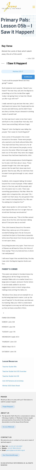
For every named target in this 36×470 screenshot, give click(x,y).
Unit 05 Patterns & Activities (12, 381)
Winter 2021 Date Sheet (11, 386)
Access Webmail (8, 427)
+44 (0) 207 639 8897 (15, 446)
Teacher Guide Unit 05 (10, 376)
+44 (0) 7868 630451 (14, 448)
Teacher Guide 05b (9, 367)
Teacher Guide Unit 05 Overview (14, 371)
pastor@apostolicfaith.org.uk (15, 450)
